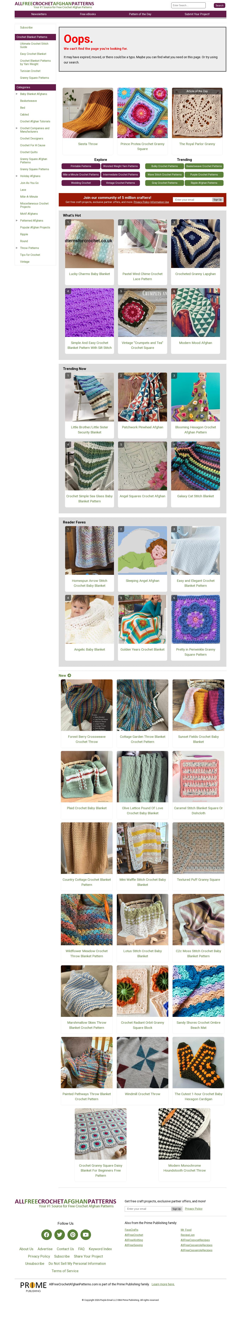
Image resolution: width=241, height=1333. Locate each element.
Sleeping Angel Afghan (142, 581)
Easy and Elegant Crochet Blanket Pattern (196, 583)
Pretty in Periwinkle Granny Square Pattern (195, 652)
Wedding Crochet (81, 182)
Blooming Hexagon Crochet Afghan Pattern (195, 429)
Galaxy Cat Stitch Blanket (195, 496)
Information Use (159, 202)
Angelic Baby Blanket (89, 649)
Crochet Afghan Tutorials (35, 121)
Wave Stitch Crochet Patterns (165, 174)
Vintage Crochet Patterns (120, 182)
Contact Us (65, 1249)
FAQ (81, 1249)
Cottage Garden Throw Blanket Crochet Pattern (142, 739)
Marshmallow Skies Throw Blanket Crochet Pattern (86, 1025)
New (62, 675)
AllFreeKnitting (134, 1240)
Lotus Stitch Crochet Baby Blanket (142, 953)
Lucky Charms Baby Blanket (89, 274)
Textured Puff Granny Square (198, 880)
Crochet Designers (31, 138)
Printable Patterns (81, 166)
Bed (22, 107)
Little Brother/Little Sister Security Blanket (89, 429)
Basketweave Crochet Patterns (204, 166)
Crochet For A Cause (32, 145)
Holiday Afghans (30, 176)
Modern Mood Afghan (195, 343)
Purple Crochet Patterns (204, 174)
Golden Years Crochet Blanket (142, 649)
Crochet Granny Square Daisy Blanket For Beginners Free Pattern (100, 1170)
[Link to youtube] (85, 1234)
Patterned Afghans (31, 220)
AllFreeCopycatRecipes (195, 1240)
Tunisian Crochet (30, 71)
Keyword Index (100, 1249)
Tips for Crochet (30, 255)
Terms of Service (65, 1271)
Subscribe (26, 27)
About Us (26, 1249)
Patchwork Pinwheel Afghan (142, 427)
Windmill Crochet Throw (142, 1094)
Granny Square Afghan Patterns (33, 160)
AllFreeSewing (134, 1245)
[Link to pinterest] (72, 1234)
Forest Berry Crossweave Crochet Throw (87, 739)
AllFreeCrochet (134, 1235)
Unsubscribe (34, 1263)
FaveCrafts (131, 1230)
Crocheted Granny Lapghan (195, 274)
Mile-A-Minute (29, 196)
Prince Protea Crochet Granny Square (142, 146)
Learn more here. (163, 1284)
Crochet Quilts (29, 152)
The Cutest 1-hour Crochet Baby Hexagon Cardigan (198, 1096)
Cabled (24, 114)
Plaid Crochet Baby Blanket (87, 808)
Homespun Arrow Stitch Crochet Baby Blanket (89, 583)
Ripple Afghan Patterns (204, 182)
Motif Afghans (29, 213)
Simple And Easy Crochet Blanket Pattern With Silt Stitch (89, 345)
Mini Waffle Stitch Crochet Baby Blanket (142, 882)
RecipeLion (188, 1235)
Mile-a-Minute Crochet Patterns (81, 174)
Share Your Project (88, 1256)
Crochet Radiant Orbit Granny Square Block (142, 1025)
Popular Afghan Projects (35, 227)
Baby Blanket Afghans (33, 94)
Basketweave (28, 101)
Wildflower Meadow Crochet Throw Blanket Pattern (87, 953)
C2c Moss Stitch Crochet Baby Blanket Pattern (198, 953)
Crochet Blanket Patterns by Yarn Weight (35, 62)
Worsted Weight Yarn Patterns (120, 166)
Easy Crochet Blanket (33, 54)
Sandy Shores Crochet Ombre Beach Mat (198, 1025)
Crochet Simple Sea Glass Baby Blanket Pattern (89, 498)
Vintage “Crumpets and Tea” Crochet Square (142, 345)
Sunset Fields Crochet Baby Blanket (198, 739)
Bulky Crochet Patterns (165, 166)
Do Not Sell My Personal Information (77, 1263)
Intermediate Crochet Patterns (120, 174)
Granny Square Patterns (34, 77)
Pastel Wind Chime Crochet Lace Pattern (142, 276)
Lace (23, 189)
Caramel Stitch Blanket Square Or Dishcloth (198, 810)
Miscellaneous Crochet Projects (34, 205)
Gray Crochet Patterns (164, 182)
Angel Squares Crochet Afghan (142, 496)
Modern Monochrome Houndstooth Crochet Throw (184, 1168)
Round (24, 241)
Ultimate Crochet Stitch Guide (34, 45)
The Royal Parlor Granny (197, 144)
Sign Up (217, 199)
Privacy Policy (142, 202)
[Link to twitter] (59, 1234)
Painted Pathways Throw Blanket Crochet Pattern (86, 1096)
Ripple (24, 234)
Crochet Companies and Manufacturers (34, 130)
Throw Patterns (29, 248)
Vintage (24, 261)
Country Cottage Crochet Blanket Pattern (87, 882)
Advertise (45, 1249)
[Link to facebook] (46, 1234)
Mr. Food (186, 1230)
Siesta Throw (88, 144)
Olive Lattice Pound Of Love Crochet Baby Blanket (142, 810)
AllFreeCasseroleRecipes (196, 1245)
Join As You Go (29, 183)
